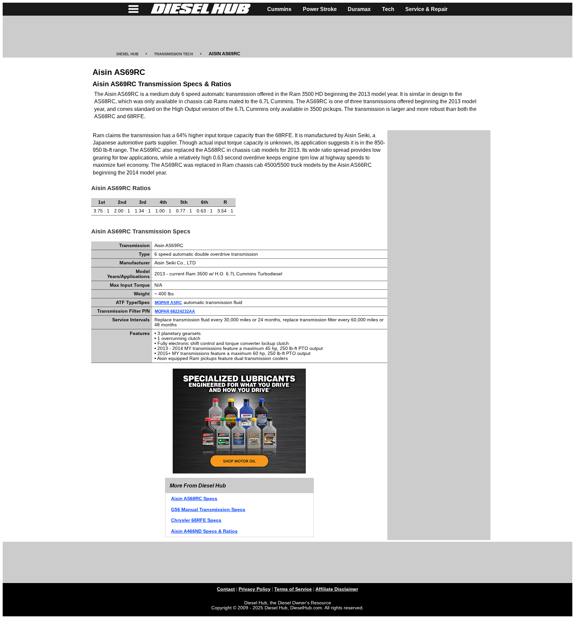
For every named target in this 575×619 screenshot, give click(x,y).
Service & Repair (426, 9)
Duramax (359, 9)
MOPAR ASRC (168, 302)
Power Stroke (320, 9)
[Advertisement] (287, 34)
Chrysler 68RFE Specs (196, 520)
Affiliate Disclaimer (336, 589)
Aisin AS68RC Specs (194, 498)
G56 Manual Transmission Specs (208, 509)
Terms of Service (293, 589)
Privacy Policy (255, 589)
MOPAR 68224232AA (175, 311)
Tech (388, 9)
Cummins (279, 9)
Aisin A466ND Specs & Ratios (204, 531)
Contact (226, 589)
